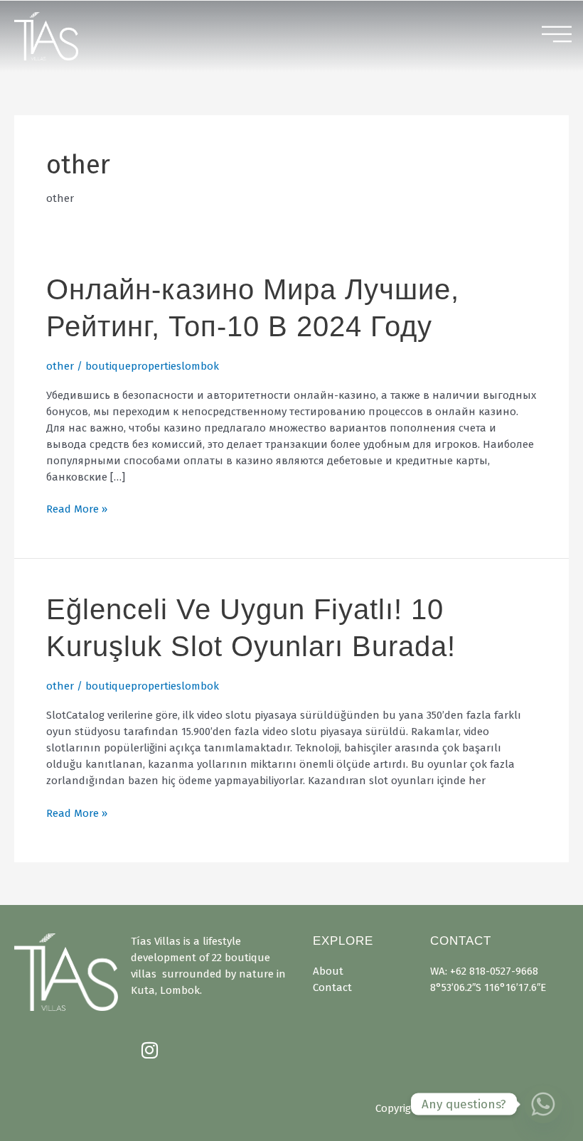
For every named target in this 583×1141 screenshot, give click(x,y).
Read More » (76, 508)
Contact (332, 987)
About (328, 971)
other (60, 366)
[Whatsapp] (543, 1104)
